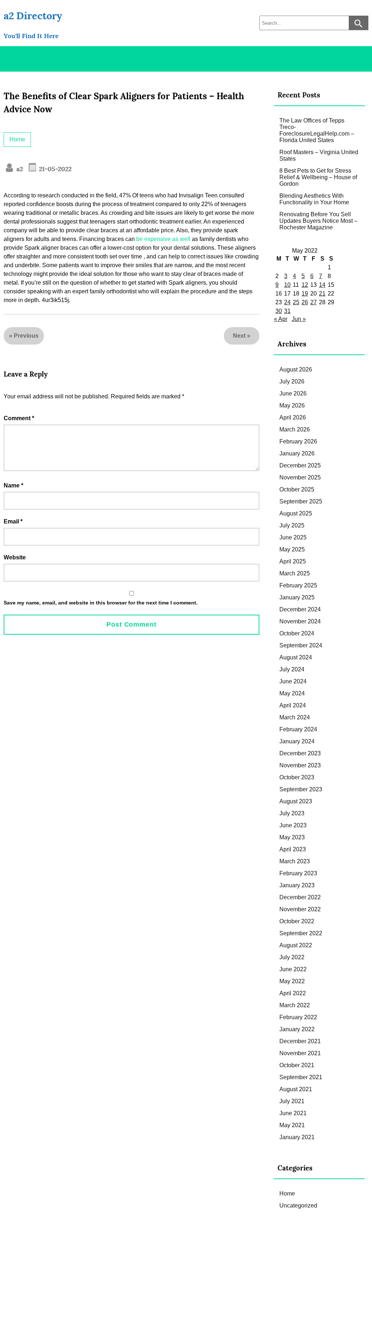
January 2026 (297, 453)
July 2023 (291, 813)
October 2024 (296, 633)
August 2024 (295, 657)
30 (278, 311)
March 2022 (294, 1005)
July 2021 (291, 1101)
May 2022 (292, 981)
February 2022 (298, 1017)
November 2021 (300, 1053)
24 (287, 302)
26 (305, 302)
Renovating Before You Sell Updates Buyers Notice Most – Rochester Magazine (318, 220)
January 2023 (297, 885)
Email (13, 521)
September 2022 (300, 933)
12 (305, 285)
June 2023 (293, 825)
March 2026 (294, 429)
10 (287, 285)
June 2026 (293, 393)
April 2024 (292, 705)
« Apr (280, 319)
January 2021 (297, 1137)
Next (239, 336)
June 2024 (293, 681)
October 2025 (296, 489)
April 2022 (292, 993)
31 (287, 311)
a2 (19, 169)
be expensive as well (163, 239)
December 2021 (300, 1041)
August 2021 (295, 1089)
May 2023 (292, 837)
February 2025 (298, 585)
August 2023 (295, 801)
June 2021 (293, 1113)
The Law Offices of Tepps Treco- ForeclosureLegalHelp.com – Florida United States (316, 130)
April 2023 (292, 849)
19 (305, 293)
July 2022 (291, 957)
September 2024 (300, 645)
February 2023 (298, 873)
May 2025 (292, 549)
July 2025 (291, 525)
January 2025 (297, 597)
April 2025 (292, 561)
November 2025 (300, 477)
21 (322, 293)
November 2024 (300, 621)
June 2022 (293, 969)
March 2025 (294, 573)
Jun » (299, 319)
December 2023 (300, 753)
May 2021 (292, 1125)
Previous (26, 336)
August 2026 (295, 369)
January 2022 (297, 1029)
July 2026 (291, 381)
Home (17, 139)
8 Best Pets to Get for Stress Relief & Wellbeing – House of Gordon (318, 177)
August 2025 (295, 513)
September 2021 (300, 1077)
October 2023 (296, 777)
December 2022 (300, 897)
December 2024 (300, 609)
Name (13, 485)
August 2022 (295, 945)
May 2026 (292, 405)
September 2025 (300, 501)
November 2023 (300, 765)
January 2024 (297, 741)
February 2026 (298, 441)
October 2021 (296, 1065)
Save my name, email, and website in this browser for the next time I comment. (101, 603)
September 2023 (300, 789)
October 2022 (296, 921)
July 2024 (291, 669)
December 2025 (300, 465)
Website (15, 557)
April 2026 (292, 417)
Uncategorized (298, 1205)
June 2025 (293, 537)
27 (313, 302)
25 (296, 302)
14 (322, 285)
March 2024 (294, 717)
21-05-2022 (54, 169)
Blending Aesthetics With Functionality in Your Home (314, 199)
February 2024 (298, 729)
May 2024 (292, 693)
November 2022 (300, 909)
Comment (19, 418)
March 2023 (294, 861)
